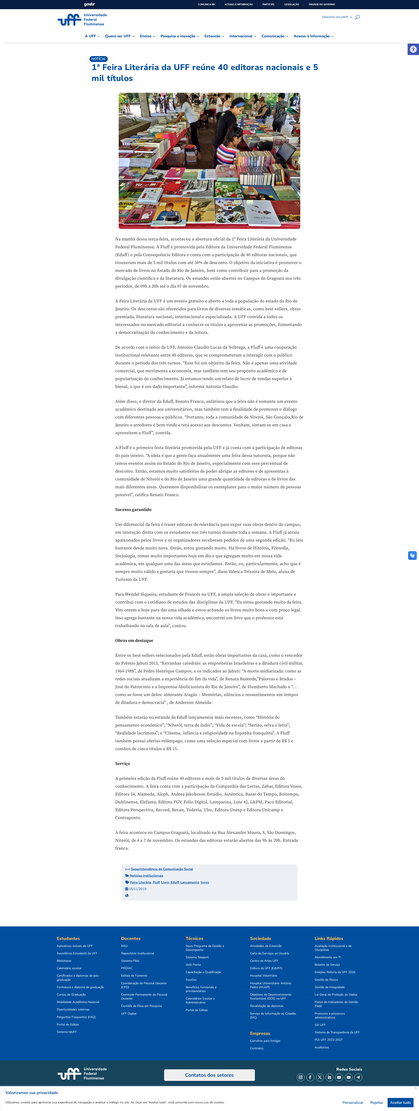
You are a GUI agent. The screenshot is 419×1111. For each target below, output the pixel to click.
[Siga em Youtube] (339, 1077)
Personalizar (353, 1102)
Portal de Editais (68, 1025)
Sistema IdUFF (67, 1032)
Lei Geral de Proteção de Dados (336, 995)
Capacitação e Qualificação (203, 972)
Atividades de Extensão (266, 946)
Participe (269, 4)
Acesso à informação (239, 4)
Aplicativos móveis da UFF (75, 946)
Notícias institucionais (146, 875)
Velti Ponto (193, 965)
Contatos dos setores (209, 1075)
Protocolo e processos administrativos (330, 1016)
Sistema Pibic (130, 961)
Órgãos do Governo (322, 4)
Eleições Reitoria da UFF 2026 (335, 972)
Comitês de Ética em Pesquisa (141, 1006)
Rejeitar (376, 1102)
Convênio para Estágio (265, 1041)
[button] (413, 49)
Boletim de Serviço (327, 965)
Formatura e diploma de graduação (80, 987)
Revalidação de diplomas (266, 1006)
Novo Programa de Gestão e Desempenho (205, 948)
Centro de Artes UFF (264, 961)
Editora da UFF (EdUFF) (266, 968)
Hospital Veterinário (263, 976)
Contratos (257, 1048)
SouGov (191, 980)
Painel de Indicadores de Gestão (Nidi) (336, 1004)
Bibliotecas (64, 961)
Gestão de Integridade (330, 987)
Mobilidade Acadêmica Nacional (78, 1002)
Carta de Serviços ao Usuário (269, 953)
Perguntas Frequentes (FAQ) (76, 1017)
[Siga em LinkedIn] (329, 1077)
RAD (124, 946)
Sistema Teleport (197, 957)
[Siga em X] (320, 1077)
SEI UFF (320, 1025)
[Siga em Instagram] (301, 1077)
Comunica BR (206, 4)
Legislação (291, 4)
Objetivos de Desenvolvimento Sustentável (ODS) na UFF (271, 997)
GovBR (89, 4)
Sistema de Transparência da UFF (337, 1032)
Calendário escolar (69, 968)
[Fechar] (416, 1088)
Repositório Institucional (137, 953)
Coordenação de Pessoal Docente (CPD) (144, 985)
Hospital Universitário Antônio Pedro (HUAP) (270, 985)
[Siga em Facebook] (310, 1077)
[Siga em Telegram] (358, 1077)
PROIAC (126, 968)
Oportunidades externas (73, 1010)
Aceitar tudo (400, 1102)
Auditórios (322, 1047)
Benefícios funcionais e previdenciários (201, 989)
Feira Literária (140, 882)
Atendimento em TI (328, 957)
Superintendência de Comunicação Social (162, 869)
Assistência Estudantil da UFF (77, 953)
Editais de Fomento (134, 976)
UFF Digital (128, 1014)
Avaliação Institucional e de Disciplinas (333, 948)
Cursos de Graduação (71, 995)
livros (205, 882)
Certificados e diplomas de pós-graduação (78, 978)
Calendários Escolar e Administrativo (200, 1001)
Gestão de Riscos (326, 980)
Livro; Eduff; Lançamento (180, 882)
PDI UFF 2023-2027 (328, 1040)
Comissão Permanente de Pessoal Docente (144, 997)
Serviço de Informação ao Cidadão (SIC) (273, 1016)
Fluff (156, 882)
